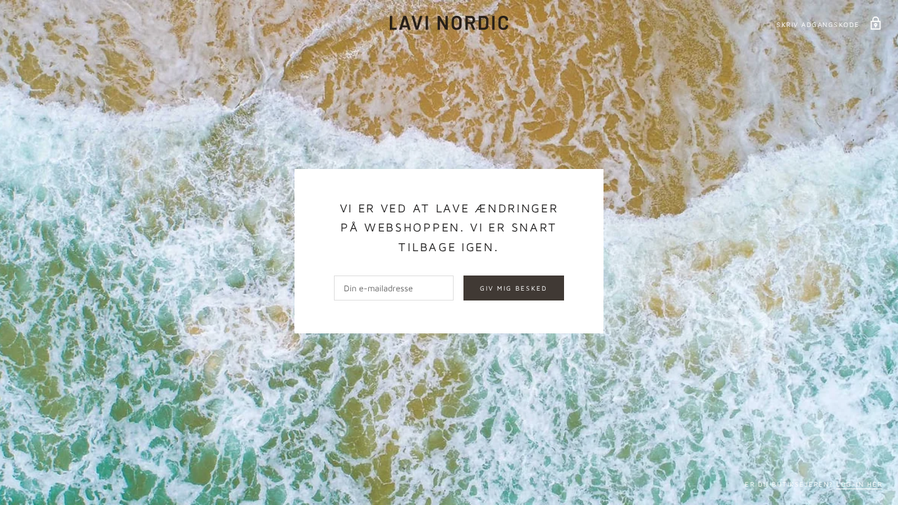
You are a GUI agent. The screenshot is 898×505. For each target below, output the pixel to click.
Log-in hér (859, 484)
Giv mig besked (514, 288)
